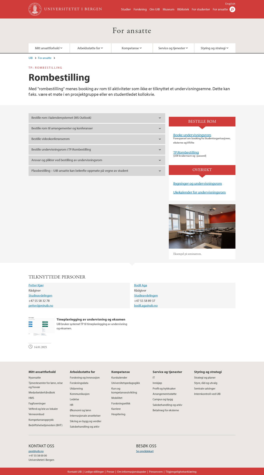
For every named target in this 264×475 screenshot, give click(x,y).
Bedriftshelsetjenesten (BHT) (45, 425)
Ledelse (74, 399)
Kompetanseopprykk (41, 419)
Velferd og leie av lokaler (43, 409)
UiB (31, 58)
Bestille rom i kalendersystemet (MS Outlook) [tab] (61, 118)
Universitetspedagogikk (125, 383)
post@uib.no (36, 451)
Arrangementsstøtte (165, 394)
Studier (126, 9)
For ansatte (220, 9)
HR (71, 405)
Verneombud (36, 414)
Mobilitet (116, 398)
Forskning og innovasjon (85, 377)
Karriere (116, 409)
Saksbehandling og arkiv (84, 426)
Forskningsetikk (120, 403)
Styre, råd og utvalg (205, 383)
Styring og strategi (213, 48)
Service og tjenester (171, 48)
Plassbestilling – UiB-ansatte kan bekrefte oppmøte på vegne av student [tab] (79, 171)
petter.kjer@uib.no (41, 305)
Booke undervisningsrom (192, 135)
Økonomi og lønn (80, 410)
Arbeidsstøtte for (88, 48)
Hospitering (118, 414)
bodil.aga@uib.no (146, 305)
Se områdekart (145, 451)
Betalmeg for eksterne (166, 410)
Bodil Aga (140, 285)
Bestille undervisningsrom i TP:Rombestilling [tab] (61, 149)
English (230, 3)
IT (154, 377)
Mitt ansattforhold (47, 48)
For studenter (201, 9)
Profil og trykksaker (164, 388)
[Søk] (232, 9)
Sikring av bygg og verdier (85, 421)
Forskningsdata (79, 383)
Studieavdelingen (40, 295)
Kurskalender (119, 377)
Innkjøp (157, 383)
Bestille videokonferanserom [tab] (50, 139)
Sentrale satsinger (204, 388)
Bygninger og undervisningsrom (197, 183)
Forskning (140, 9)
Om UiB (155, 9)
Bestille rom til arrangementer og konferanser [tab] (62, 128)
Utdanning (76, 388)
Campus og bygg (163, 399)
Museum (168, 9)
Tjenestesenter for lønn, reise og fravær (46, 385)
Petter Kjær (36, 285)
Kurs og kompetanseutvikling (124, 390)
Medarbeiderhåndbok (42, 392)
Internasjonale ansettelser (85, 415)
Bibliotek (183, 9)
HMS (31, 398)
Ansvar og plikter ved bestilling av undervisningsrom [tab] (66, 160)
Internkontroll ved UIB (207, 394)
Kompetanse (130, 48)
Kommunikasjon (80, 394)
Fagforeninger (37, 403)
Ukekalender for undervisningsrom (199, 192)
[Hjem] (35, 9)
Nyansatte (35, 377)
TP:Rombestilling (186, 152)
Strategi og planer (205, 377)
